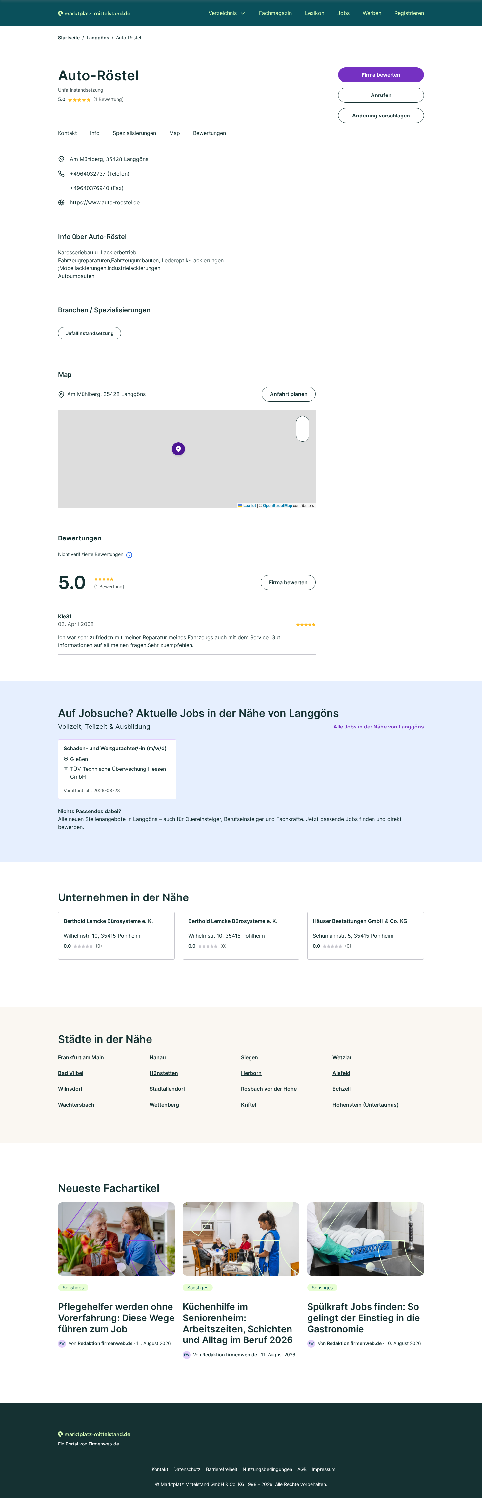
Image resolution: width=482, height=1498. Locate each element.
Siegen (249, 1057)
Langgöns (98, 37)
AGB (302, 1469)
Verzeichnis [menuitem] (223, 13)
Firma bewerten (288, 582)
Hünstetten (164, 1073)
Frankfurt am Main (81, 1057)
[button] (178, 450)
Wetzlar (341, 1057)
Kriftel (248, 1104)
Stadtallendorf (167, 1089)
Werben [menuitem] (372, 13)
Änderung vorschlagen (381, 115)
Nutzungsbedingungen (267, 1469)
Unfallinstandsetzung (89, 333)
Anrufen (381, 95)
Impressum (323, 1469)
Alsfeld (341, 1073)
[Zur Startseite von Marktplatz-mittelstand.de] (94, 13)
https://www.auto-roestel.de (105, 202)
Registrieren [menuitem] (409, 13)
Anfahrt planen (289, 394)
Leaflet (249, 505)
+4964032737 (88, 173)
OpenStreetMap (277, 505)
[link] (117, 769)
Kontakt (160, 1469)
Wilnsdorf (70, 1089)
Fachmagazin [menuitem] (275, 13)
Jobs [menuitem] (343, 13)
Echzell (341, 1089)
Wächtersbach (76, 1104)
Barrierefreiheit (221, 1469)
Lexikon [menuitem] (314, 13)
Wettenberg (164, 1104)
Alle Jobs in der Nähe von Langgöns (378, 726)
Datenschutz (187, 1469)
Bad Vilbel (70, 1073)
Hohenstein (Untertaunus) (365, 1104)
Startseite (69, 37)
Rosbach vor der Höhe (269, 1089)
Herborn (251, 1073)
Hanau (158, 1057)
